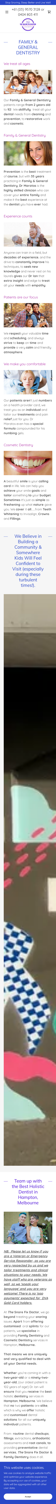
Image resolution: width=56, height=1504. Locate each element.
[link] (49, 12)
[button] (7, 12)
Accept (28, 1496)
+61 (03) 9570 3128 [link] (26, 9)
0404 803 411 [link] (28, 14)
